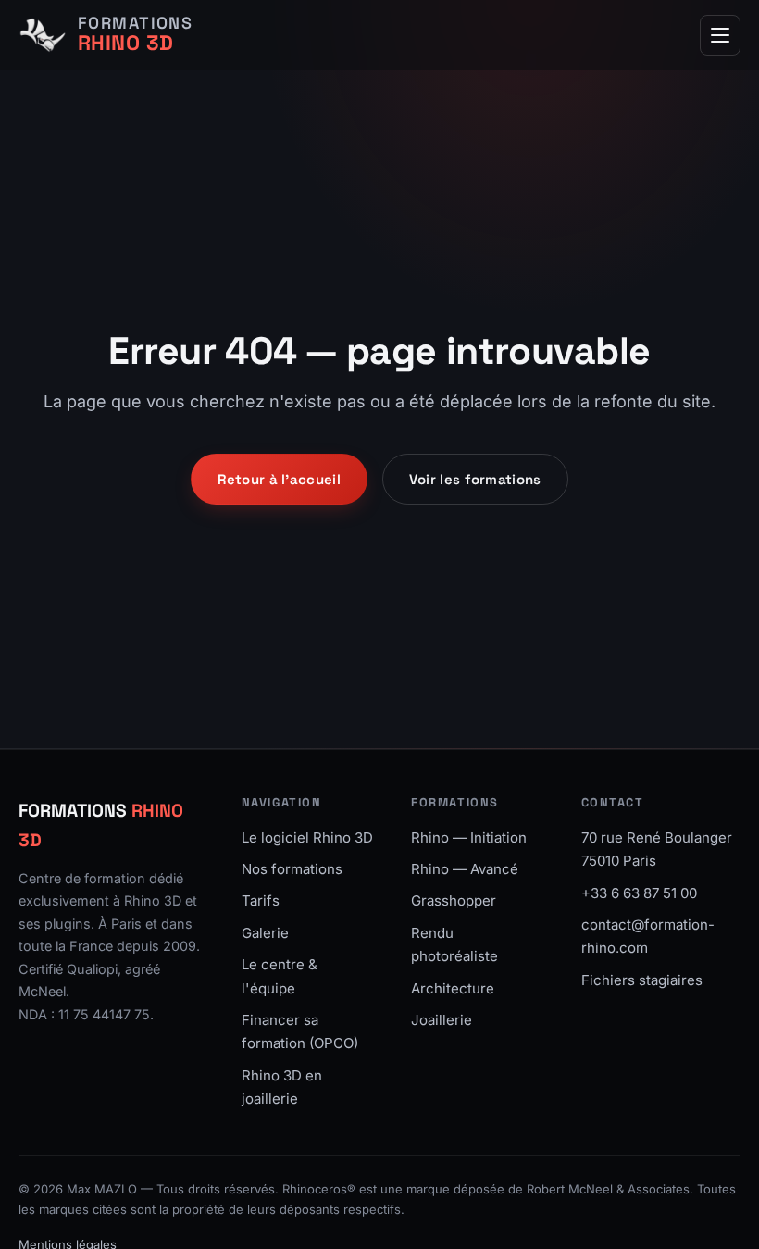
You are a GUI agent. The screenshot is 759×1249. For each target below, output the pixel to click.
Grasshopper (453, 900)
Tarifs (261, 900)
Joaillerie (441, 1020)
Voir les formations (475, 479)
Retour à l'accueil (279, 479)
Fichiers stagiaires (642, 980)
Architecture (452, 988)
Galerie (265, 933)
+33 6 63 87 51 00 (639, 893)
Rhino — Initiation (469, 837)
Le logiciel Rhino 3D (307, 837)
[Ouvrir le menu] (720, 35)
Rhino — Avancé (464, 869)
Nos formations (292, 869)
